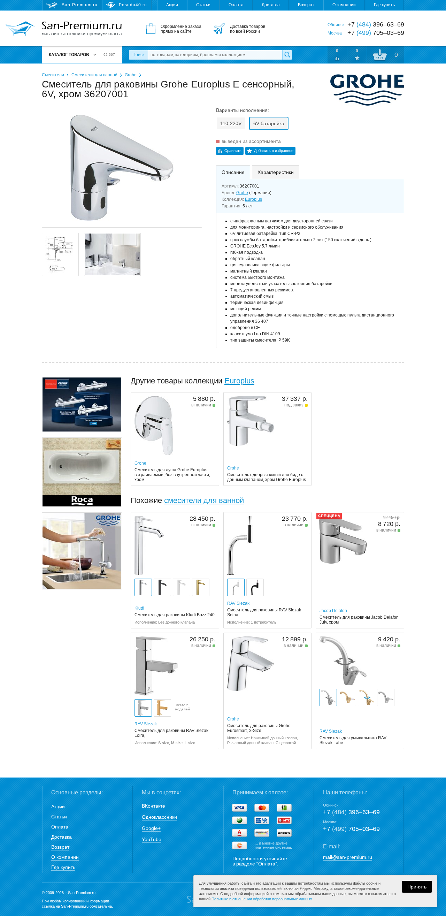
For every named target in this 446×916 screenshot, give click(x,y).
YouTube (151, 839)
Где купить (384, 4)
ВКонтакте (153, 806)
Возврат (306, 4)
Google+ (151, 828)
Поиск (138, 54)
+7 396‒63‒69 (351, 812)
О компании (344, 4)
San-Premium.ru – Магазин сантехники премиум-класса (82, 29)
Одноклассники (159, 817)
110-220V (230, 123)
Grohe (131, 74)
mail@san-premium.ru (347, 857)
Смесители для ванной (94, 74)
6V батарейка (268, 123)
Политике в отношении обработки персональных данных (262, 899)
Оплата (236, 4)
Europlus (253, 199)
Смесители (53, 74)
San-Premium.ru (75, 906)
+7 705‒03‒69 (351, 828)
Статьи (203, 4)
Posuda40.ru (133, 4)
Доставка (271, 4)
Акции (172, 4)
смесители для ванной (204, 500)
